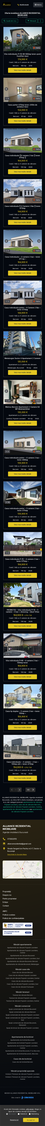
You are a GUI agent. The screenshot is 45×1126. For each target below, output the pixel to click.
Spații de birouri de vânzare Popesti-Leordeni (22, 1028)
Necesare (12, 1114)
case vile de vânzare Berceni (29, 805)
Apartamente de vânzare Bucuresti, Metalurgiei (22, 964)
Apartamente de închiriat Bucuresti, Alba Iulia (22, 1054)
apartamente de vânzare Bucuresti (16, 809)
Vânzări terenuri (22, 992)
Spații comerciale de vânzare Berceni (22, 1012)
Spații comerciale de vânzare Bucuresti (22, 1009)
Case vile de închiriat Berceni (22, 1062)
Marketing (35, 1114)
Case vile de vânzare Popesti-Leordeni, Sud (22, 984)
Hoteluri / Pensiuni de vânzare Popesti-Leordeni (22, 1074)
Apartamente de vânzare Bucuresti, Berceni (22, 961)
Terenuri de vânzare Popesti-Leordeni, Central (22, 1001)
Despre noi (7, 895)
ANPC (5, 911)
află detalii (30, 1109)
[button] (40, 21)
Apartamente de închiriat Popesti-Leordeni (22, 1043)
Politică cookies (9, 915)
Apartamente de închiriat (22, 1037)
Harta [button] (37, 48)
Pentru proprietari (10, 899)
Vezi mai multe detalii (22, 70)
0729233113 (12, 839)
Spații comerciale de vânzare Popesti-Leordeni (22, 1015)
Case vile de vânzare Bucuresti (22, 981)
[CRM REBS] (27, 1097)
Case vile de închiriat (23, 1059)
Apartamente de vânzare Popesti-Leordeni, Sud (22, 958)
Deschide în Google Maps (17, 854)
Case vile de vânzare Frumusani (22, 987)
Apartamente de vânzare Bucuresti (22, 955)
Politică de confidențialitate (13, 918)
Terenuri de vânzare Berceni (23, 995)
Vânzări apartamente (22, 944)
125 (28, 790)
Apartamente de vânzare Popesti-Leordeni (22, 948)
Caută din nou (10, 21)
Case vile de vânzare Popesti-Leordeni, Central (22, 978)
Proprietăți (7, 891)
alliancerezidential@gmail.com (19, 844)
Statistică (23, 1114)
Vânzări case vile (22, 969)
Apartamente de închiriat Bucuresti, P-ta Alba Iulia (22, 1051)
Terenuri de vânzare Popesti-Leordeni (22, 998)
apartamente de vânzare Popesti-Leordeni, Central (22, 807)
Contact (6, 906)
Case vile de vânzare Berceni (22, 972)
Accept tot (31, 1120)
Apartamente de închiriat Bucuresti (22, 1040)
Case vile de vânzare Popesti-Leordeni (22, 975)
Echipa (5, 902)
